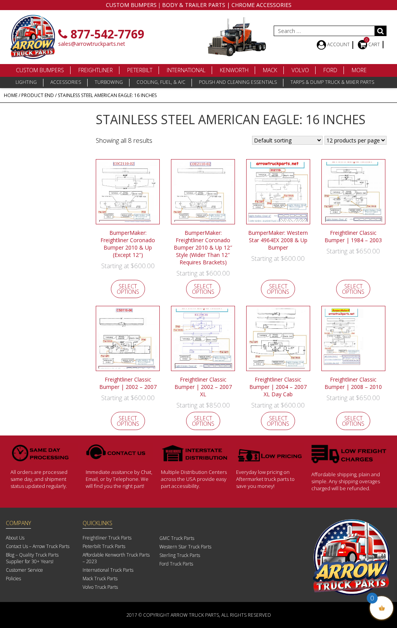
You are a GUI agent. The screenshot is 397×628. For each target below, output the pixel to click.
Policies (13, 578)
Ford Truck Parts (176, 563)
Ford (330, 70)
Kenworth (234, 70)
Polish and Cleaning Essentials (238, 82)
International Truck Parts (108, 570)
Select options (128, 289)
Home (10, 95)
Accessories (65, 82)
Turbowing (109, 82)
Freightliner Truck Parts (107, 537)
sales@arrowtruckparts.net (91, 43)
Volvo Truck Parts (100, 587)
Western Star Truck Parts (185, 546)
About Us (15, 537)
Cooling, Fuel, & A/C (160, 82)
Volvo (300, 70)
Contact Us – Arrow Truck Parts (37, 546)
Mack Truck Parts (100, 578)
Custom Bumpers (40, 70)
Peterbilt (139, 70)
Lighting (26, 82)
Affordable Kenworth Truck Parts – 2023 (116, 558)
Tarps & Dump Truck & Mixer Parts (332, 82)
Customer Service (24, 570)
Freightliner (95, 70)
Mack (270, 70)
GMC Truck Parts (176, 538)
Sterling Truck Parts (179, 555)
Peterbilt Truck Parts (104, 546)
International (186, 70)
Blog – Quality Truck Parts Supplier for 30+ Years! (32, 558)
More (359, 70)
